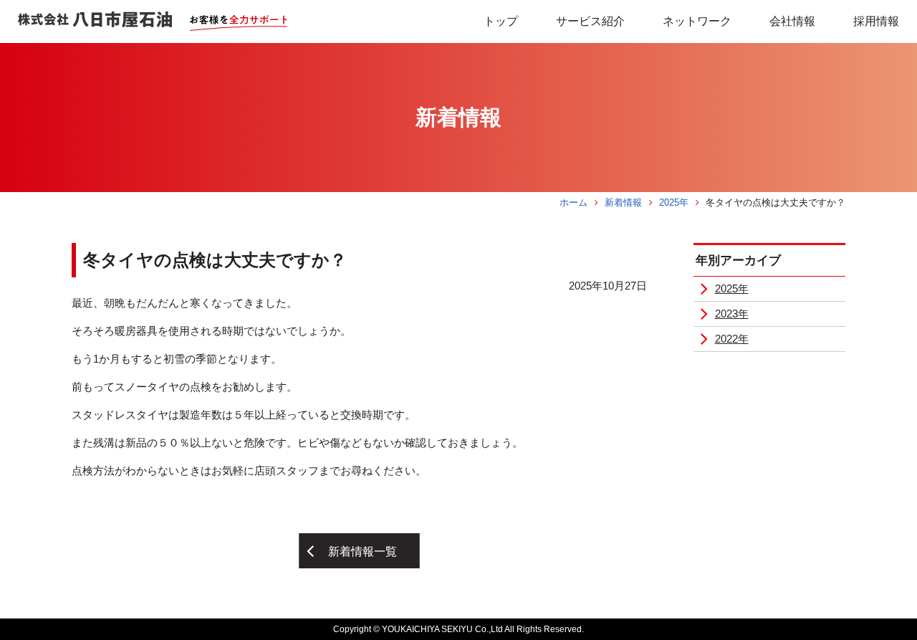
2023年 (732, 313)
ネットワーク (697, 21)
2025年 (673, 202)
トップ (501, 21)
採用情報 (876, 21)
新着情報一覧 (362, 551)
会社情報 (792, 21)
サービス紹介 (590, 21)
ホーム (573, 202)
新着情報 (623, 202)
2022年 (732, 339)
